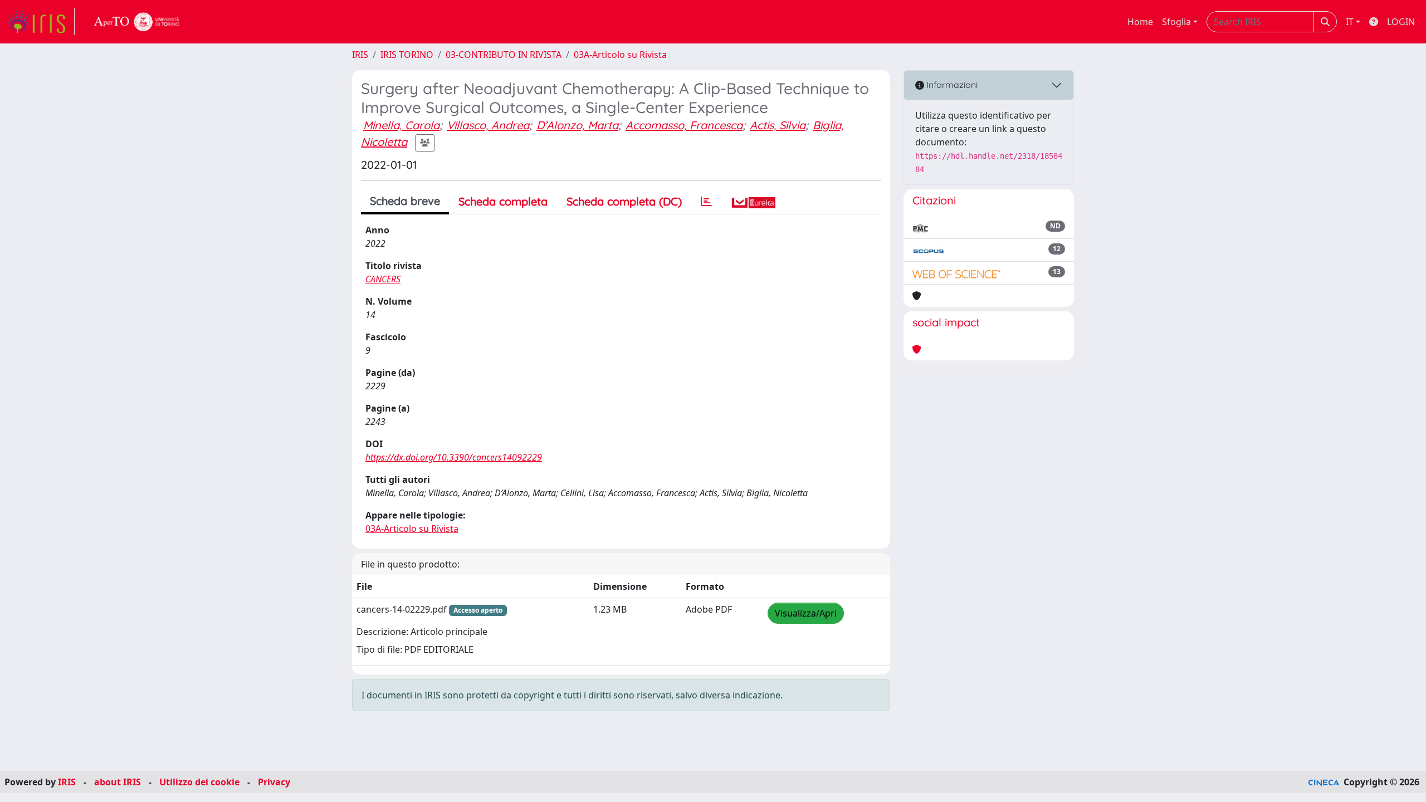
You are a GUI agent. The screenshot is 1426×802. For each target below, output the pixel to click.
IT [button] (1350, 22)
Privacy (274, 782)
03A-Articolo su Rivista (620, 54)
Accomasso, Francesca (684, 125)
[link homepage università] (137, 21)
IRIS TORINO (406, 54)
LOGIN (1401, 22)
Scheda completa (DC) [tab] (624, 201)
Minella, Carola (401, 125)
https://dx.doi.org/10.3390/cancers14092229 (453, 457)
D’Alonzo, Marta (577, 125)
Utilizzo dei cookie (199, 782)
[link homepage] (41, 21)
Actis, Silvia (777, 125)
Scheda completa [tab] (503, 201)
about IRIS (117, 782)
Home (1140, 22)
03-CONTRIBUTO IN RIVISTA (503, 54)
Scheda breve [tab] (405, 201)
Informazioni (951, 84)
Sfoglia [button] (1176, 22)
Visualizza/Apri (806, 613)
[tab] (706, 201)
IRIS (360, 54)
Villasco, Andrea (488, 125)
